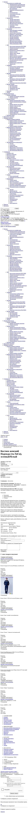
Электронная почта (5, 540)
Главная (6, 439)
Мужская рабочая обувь (16, 42)
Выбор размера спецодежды (17, 120)
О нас (8, 188)
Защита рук (12, 64)
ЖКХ (11, 11)
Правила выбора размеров (13, 119)
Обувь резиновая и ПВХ (16, 43)
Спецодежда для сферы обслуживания (15, 8)
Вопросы (6, 718)
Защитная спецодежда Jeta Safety (18, 83)
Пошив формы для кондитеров (17, 114)
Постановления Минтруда (16, 150)
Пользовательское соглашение (17, 187)
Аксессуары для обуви (15, 33)
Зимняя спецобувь (14, 38)
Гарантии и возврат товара (16, 160)
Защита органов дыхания (16, 56)
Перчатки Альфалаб (15, 68)
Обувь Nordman (13, 31)
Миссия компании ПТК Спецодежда (16, 193)
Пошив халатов (13, 107)
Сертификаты (13, 200)
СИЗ (8, 45)
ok (1, 804)
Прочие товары (10, 84)
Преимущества (13, 191)
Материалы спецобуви (15, 130)
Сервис (8, 174)
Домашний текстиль (15, 88)
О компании (7, 151)
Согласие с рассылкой (15, 184)
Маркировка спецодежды (16, 147)
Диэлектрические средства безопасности (16, 60)
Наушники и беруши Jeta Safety (18, 78)
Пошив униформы (11, 95)
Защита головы (13, 51)
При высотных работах (15, 57)
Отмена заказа (13, 180)
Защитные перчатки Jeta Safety (17, 74)
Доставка (12, 161)
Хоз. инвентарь (13, 87)
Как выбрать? (13, 137)
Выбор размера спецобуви (16, 126)
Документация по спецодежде (14, 142)
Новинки (9, 91)
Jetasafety (9, 73)
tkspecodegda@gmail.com (10, 767)
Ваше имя (3, 539)
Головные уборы (14, 24)
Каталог (6, 1)
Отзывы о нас (10, 153)
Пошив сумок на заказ (15, 105)
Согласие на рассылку (9, 730)
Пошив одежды (10, 99)
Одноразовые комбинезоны (17, 66)
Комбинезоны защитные (16, 62)
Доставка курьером (14, 164)
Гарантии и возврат (9, 749)
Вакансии (12, 197)
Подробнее (7, 558)
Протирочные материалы (16, 70)
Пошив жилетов (14, 97)
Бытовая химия (13, 85)
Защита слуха (13, 54)
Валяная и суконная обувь (16, 34)
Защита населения (14, 16)
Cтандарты (12, 145)
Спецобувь (9, 28)
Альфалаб (9, 65)
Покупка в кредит (14, 181)
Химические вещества (15, 134)
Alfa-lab (11, 189)
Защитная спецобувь (15, 39)
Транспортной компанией (16, 165)
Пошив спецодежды (9, 93)
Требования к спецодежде (16, 149)
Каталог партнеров (14, 173)
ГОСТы (11, 143)
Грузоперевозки (14, 12)
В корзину (6, 474)
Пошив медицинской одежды (17, 100)
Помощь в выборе (8, 118)
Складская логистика (15, 14)
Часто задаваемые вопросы (16, 182)
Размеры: (3, 463)
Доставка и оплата (11, 158)
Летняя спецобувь (14, 37)
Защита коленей (14, 49)
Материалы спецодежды (16, 128)
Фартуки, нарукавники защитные (18, 58)
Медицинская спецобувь (16, 41)
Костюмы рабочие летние (10, 444)
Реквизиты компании (15, 196)
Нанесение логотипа (9, 116)
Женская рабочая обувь (15, 35)
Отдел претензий (14, 176)
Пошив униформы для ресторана (18, 111)
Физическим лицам (14, 169)
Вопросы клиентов (11, 154)
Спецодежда (10, 18)
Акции (8, 92)
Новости (6, 204)
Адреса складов (11, 157)
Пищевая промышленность (16, 10)
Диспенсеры (13, 72)
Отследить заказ (11, 155)
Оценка (2, 542)
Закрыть (3, 811)
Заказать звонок (8, 226)
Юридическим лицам (15, 168)
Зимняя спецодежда (15, 20)
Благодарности (13, 203)
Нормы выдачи (13, 146)
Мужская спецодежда (15, 27)
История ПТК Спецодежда (16, 195)
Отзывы (6, 717)
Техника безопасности (15, 138)
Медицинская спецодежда (16, 23)
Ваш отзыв (4, 549)
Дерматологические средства (17, 47)
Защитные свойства (15, 135)
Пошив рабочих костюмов (16, 104)
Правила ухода (13, 131)
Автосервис (13, 15)
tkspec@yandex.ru (8, 769)
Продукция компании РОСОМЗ (18, 46)
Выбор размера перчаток (16, 122)
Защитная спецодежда (15, 22)
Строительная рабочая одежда (17, 6)
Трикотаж (12, 26)
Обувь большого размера (16, 30)
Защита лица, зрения (15, 53)
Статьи (11, 141)
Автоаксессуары (14, 89)
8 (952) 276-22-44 (5, 216)
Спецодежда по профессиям (14, 3)
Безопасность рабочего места (17, 50)
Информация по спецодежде (14, 127)
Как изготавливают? (15, 139)
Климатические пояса (15, 132)
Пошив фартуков (14, 112)
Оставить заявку (13, 771)
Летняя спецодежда (14, 19)
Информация (10, 178)
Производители (14, 199)
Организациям (10, 166)
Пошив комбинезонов (15, 108)
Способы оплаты (14, 162)
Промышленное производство (17, 4)
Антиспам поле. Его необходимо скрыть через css (13, 536)
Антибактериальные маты (16, 69)
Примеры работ (11, 115)
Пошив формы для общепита (17, 110)
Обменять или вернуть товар (17, 177)
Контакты (6, 205)
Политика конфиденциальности (18, 185)
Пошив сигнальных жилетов (17, 96)
